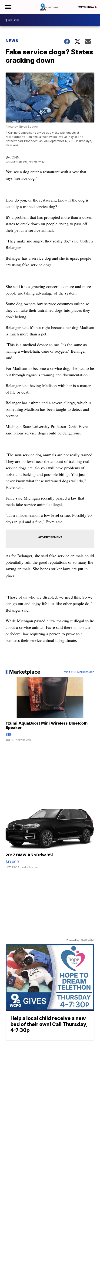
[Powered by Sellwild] (87, 940)
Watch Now (86, 7)
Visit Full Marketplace (79, 671)
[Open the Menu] (7, 7)
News (12, 40)
